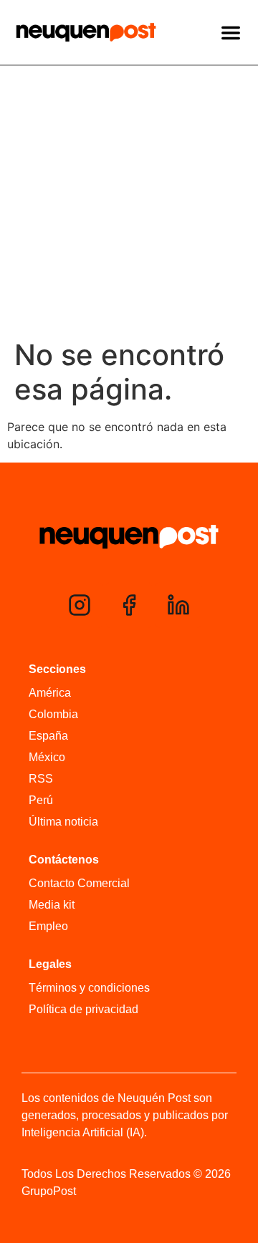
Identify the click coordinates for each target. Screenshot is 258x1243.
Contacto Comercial (79, 883)
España (48, 736)
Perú (41, 800)
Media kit (52, 905)
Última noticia (63, 822)
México (47, 757)
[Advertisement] (129, 202)
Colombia (53, 714)
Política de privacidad (83, 1009)
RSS (41, 779)
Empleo (48, 926)
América (50, 693)
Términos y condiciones (89, 988)
